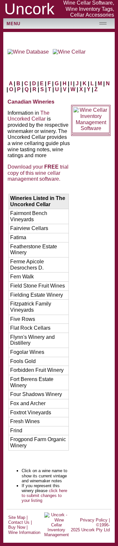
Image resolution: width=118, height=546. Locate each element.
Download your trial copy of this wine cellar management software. (38, 173)
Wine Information (24, 532)
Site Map (16, 517)
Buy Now (16, 527)
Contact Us (19, 522)
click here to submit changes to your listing (44, 495)
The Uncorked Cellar (28, 116)
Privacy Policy (94, 520)
